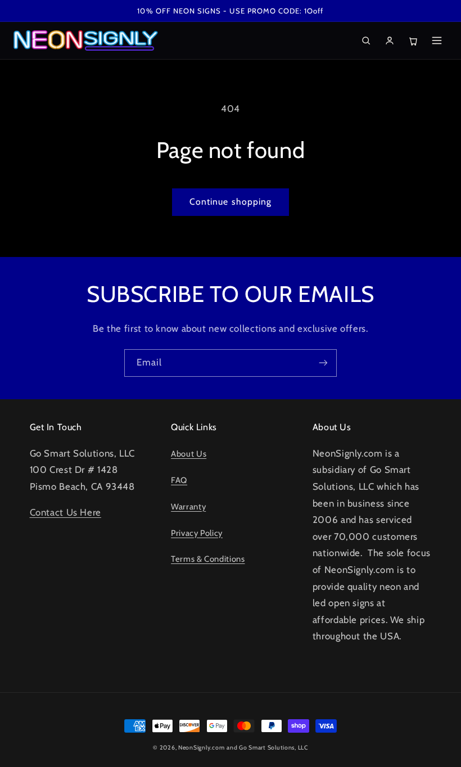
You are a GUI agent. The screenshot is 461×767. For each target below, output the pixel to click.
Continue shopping (230, 201)
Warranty (188, 507)
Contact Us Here (65, 512)
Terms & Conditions (208, 559)
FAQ (179, 480)
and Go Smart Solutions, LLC (267, 747)
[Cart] (413, 40)
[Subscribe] (323, 363)
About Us (188, 454)
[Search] (366, 40)
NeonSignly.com (201, 747)
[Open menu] (437, 40)
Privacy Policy (197, 533)
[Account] (389, 40)
